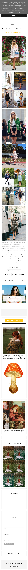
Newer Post (10, 320)
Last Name (6, 534)
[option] (14, 295)
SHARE (11, 270)
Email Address (7, 523)
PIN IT (15, 274)
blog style (14, 24)
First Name (6, 528)
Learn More (11, 12)
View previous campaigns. (10, 540)
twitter (19, 563)
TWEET (18, 270)
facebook (10, 563)
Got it (19, 12)
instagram (15, 566)
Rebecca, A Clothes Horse (12, 32)
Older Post (18, 320)
